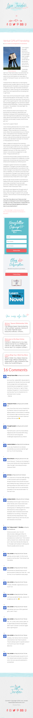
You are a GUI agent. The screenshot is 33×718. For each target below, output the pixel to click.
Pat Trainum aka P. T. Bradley (15, 527)
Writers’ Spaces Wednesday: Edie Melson (16, 324)
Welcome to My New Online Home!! (14, 339)
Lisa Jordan (8, 43)
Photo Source (12, 71)
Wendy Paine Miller (12, 375)
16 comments (23, 43)
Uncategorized (15, 43)
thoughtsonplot (11, 426)
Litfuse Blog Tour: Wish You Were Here (16, 355)
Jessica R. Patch (11, 403)
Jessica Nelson (11, 444)
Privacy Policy (16, 705)
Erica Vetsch (10, 458)
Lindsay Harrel (11, 499)
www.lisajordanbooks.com (16, 702)
